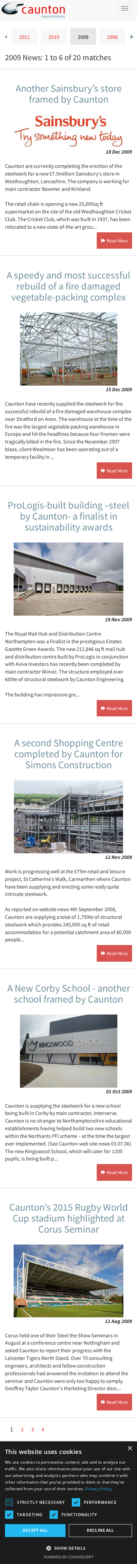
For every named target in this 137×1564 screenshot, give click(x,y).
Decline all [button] (100, 1530)
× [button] (129, 1448)
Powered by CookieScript (68, 1556)
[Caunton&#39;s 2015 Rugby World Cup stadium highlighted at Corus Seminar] (68, 1281)
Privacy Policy (98, 1489)
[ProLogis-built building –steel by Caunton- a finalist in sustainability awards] (68, 579)
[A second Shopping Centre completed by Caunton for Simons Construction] (68, 816)
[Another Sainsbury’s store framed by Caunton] (68, 131)
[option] (25, 36)
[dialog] (68, 1502)
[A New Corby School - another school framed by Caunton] (68, 1051)
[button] (68, 1548)
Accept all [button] (35, 1530)
